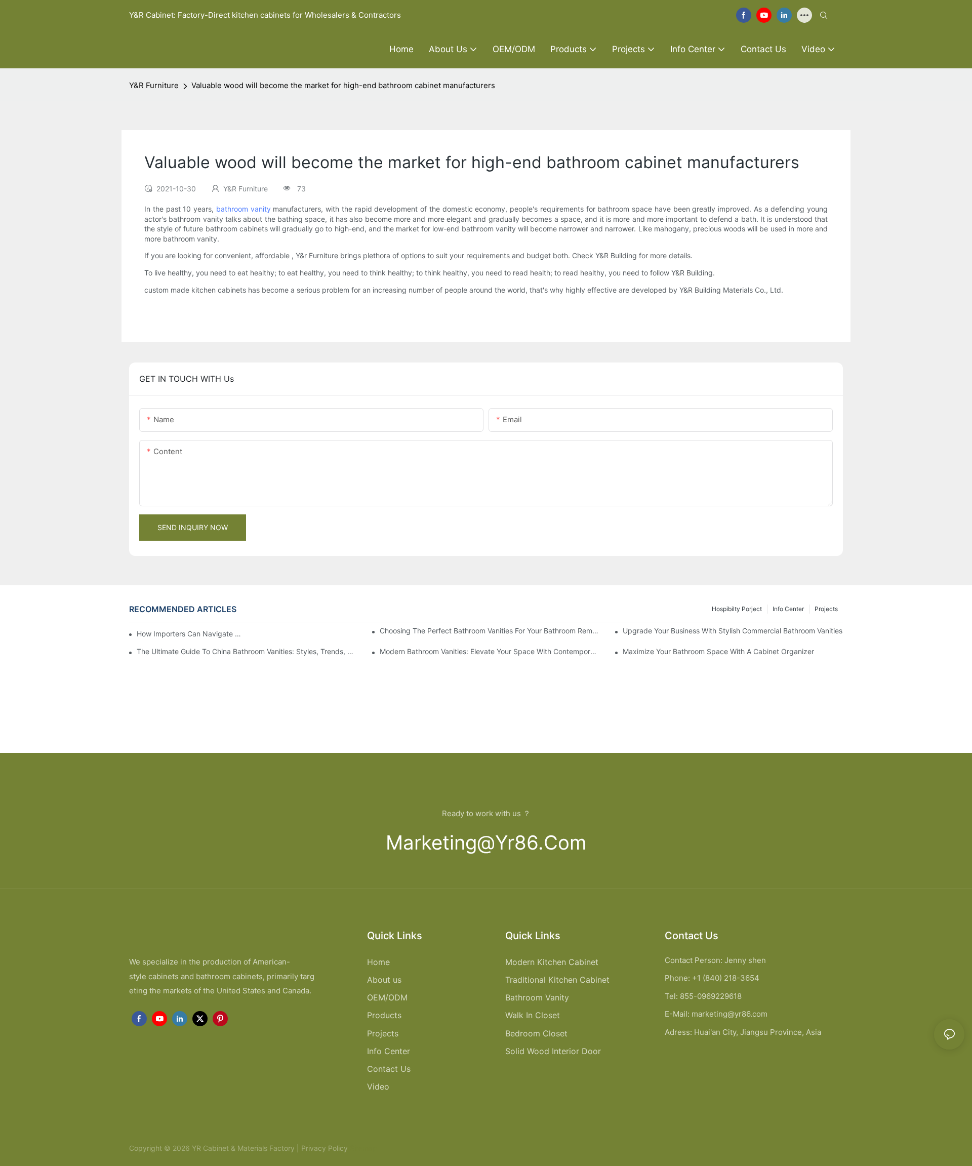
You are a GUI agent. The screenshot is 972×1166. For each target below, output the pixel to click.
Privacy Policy (324, 1148)
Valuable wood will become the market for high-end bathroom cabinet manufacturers (343, 85)
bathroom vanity (243, 209)
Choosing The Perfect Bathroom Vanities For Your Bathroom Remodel (490, 630)
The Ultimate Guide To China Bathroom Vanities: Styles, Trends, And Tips (247, 651)
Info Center (788, 609)
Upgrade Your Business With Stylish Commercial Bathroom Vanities (732, 630)
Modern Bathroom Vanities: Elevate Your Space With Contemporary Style (490, 651)
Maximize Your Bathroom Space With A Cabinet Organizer (718, 651)
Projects (826, 609)
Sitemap (362, 1148)
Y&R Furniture (154, 85)
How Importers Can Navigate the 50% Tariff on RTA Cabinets (190, 633)
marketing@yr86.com (486, 842)
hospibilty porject (737, 609)
